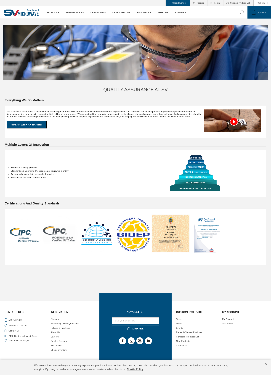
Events (179, 328)
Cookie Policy (135, 369)
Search (179, 319)
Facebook (122, 340)
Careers (55, 336)
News (179, 323)
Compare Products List (240, 3)
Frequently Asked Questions (65, 323)
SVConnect (227, 323)
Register (200, 3)
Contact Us (181, 345)
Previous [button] (8, 76)
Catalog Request (59, 341)
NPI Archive (56, 345)
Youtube (139, 340)
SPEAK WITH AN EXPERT (27, 124)
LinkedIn (148, 340)
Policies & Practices (60, 328)
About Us (55, 332)
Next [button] (263, 76)
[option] (135, 52)
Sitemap (55, 319)
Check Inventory (179, 3)
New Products (183, 341)
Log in (217, 3)
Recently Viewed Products (189, 332)
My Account (228, 319)
